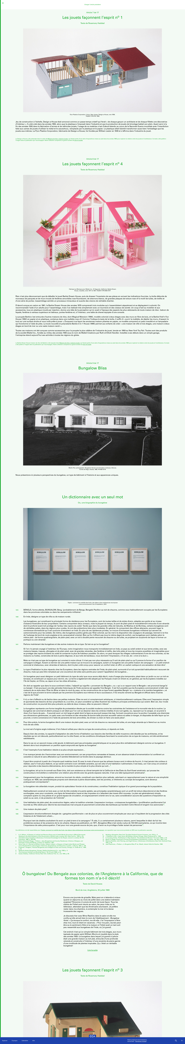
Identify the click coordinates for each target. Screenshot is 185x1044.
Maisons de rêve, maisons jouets (58, 139)
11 (64, 797)
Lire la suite (93, 950)
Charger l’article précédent (92, 4)
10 (48, 781)
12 (163, 804)
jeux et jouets (78, 140)
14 (142, 824)
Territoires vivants (140, 1041)
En (182, 1040)
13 (46, 808)
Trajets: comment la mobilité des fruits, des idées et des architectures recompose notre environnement (72, 830)
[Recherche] (176, 1040)
